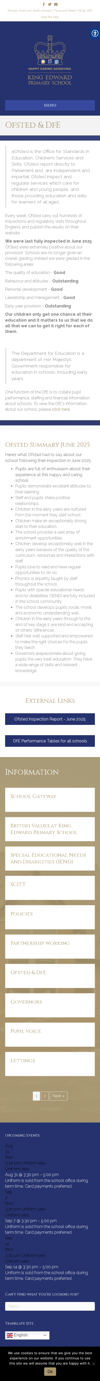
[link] (44, 4)
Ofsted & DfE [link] (28, 972)
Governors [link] (26, 1001)
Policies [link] (22, 913)
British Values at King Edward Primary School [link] (44, 829)
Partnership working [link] (40, 943)
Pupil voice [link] (26, 1031)
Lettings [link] (23, 1060)
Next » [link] (59, 1095)
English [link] (20, 1335)
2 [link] (45, 1095)
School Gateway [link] (33, 796)
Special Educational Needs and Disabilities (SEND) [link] (48, 858)
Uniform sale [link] (17, 1168)
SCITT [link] (18, 884)
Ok (50, 1371)
